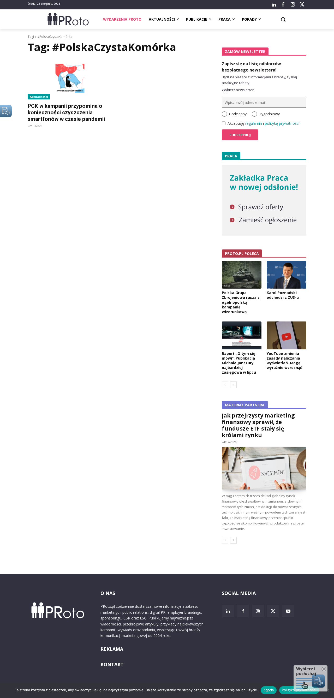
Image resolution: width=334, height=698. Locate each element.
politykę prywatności (282, 123)
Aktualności (39, 97)
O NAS (107, 593)
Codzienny (238, 113)
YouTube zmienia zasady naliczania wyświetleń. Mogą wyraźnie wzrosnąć (284, 360)
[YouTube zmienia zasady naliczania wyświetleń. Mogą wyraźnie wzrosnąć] (286, 335)
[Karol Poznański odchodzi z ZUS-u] (286, 275)
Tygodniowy (269, 113)
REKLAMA (111, 649)
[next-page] (233, 384)
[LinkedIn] (274, 5)
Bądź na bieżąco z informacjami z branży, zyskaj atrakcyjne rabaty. (259, 80)
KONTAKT (112, 664)
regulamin (253, 123)
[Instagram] (292, 5)
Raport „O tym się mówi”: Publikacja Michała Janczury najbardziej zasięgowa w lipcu (239, 363)
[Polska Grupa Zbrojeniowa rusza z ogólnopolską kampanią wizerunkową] (241, 275)
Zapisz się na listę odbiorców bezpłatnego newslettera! (251, 67)
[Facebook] (283, 5)
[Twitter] (302, 5)
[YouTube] (288, 611)
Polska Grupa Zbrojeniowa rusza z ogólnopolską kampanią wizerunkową (241, 302)
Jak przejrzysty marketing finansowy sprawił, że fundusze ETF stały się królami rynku (258, 425)
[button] (283, 19)
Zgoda (268, 690)
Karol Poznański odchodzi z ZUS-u (283, 295)
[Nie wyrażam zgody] (327, 690)
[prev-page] (225, 384)
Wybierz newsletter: (238, 89)
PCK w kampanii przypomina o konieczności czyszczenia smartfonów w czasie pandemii (66, 112)
